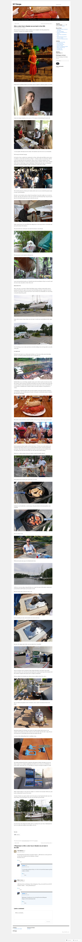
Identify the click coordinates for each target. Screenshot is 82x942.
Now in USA (16, 23)
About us (18, 19)
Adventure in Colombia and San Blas (62, 38)
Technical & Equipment (56, 19)
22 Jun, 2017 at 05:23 (20, 852)
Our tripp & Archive (33, 19)
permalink (36, 840)
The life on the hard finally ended (46, 23)
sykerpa (24, 27)
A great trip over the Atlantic (61, 42)
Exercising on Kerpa (60, 45)
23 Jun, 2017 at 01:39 (25, 866)
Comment (48, 921)
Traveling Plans (64, 19)
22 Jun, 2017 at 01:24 (20, 881)
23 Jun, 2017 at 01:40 (25, 894)
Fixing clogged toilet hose (60, 44)
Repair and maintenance (42, 19)
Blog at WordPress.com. (65, 931)
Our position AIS (59, 48)
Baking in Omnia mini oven (61, 47)
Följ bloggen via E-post (61, 55)
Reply (21, 861)
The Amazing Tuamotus (60, 31)
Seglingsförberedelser (25, 840)
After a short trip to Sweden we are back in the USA (29, 26)
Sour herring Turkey (60, 49)
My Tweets (28, 928)
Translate (63, 25)
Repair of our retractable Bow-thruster (62, 46)
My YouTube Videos (25, 19)
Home (15, 19)
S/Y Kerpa (17, 4)
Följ (57, 63)
